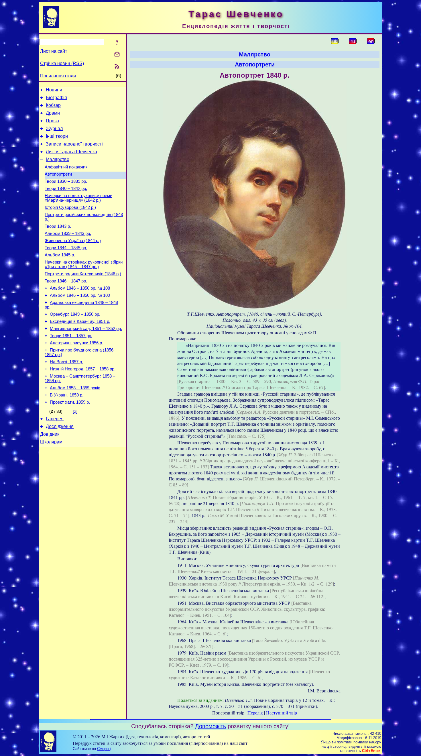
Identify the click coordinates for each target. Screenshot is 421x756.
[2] (75, 411)
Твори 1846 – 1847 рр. (66, 281)
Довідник (49, 434)
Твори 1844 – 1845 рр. (66, 248)
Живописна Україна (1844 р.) (73, 240)
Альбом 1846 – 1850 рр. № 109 (80, 295)
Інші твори (57, 136)
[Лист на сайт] (117, 54)
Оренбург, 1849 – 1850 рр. (75, 314)
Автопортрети (58, 174)
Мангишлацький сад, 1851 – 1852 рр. (86, 328)
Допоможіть (210, 726)
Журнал (54, 128)
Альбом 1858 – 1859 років (75, 388)
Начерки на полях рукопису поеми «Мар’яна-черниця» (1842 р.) (78, 198)
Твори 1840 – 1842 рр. (66, 188)
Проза (52, 120)
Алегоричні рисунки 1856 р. (76, 343)
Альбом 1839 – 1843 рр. (68, 233)
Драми (53, 113)
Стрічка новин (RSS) (62, 63)
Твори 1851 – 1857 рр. (71, 335)
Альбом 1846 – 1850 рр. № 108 (80, 288)
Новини (54, 89)
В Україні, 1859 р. (66, 395)
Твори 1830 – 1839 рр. (66, 181)
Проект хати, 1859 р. (70, 402)
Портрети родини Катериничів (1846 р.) (83, 274)
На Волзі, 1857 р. (66, 362)
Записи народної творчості (74, 144)
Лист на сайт (53, 51)
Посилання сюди (58, 75)
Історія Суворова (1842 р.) (70, 207)
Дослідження (60, 426)
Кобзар (53, 105)
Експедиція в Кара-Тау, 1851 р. (80, 321)
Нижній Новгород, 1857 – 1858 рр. (82, 369)
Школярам (51, 441)
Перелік (255, 713)
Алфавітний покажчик (66, 167)
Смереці (104, 749)
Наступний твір (281, 713)
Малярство (57, 159)
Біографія (56, 97)
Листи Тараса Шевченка (71, 151)
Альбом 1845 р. (60, 255)
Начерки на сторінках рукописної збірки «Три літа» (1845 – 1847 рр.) (84, 264)
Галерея (55, 418)
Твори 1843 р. (58, 226)
